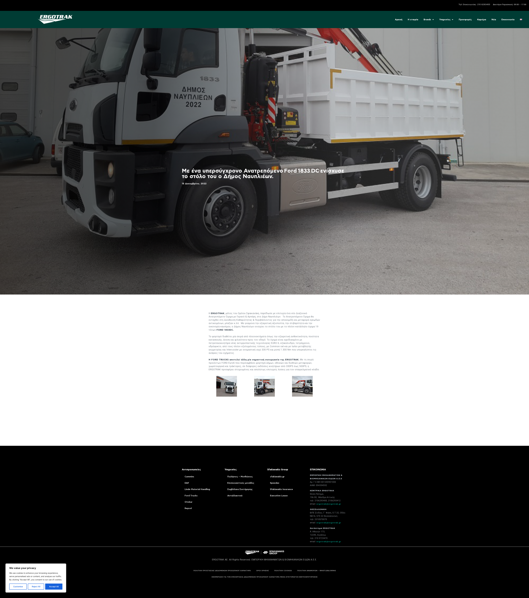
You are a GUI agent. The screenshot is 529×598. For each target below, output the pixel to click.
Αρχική (398, 19)
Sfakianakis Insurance (281, 489)
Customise (18, 586)
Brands (427, 19)
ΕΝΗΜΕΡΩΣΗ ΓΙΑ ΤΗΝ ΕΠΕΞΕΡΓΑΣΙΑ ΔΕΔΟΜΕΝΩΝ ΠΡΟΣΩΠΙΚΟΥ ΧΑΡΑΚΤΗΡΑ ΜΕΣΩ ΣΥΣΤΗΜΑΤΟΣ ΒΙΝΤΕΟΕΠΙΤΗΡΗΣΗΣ (265, 577)
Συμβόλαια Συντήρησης (240, 489)
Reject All (36, 586)
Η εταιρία (413, 19)
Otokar (188, 502)
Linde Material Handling (197, 489)
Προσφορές (465, 19)
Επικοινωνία (507, 19)
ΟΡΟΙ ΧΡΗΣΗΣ (262, 570)
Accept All (54, 586)
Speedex (274, 483)
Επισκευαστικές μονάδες (240, 483)
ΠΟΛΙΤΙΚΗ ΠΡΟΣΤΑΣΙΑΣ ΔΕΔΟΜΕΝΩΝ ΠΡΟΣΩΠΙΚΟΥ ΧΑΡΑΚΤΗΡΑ (222, 570)
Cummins (189, 477)
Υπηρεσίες (444, 19)
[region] (36, 578)
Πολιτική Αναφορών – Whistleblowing (316, 570)
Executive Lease (279, 496)
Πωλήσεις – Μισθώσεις (240, 477)
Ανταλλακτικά (234, 496)
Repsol (188, 508)
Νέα (494, 19)
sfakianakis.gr (277, 477)
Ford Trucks (191, 496)
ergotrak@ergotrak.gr (328, 504)
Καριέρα (481, 19)
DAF (187, 483)
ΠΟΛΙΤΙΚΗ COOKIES (283, 570)
